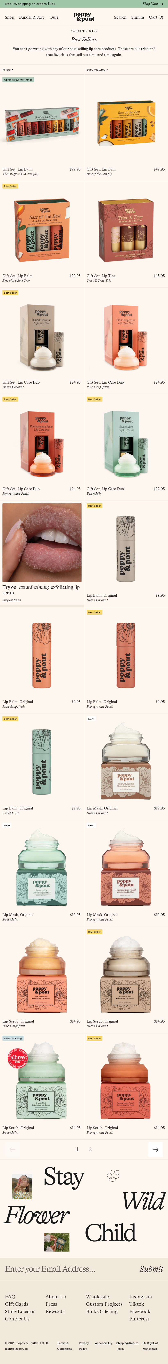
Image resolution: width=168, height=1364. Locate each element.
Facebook (139, 1311)
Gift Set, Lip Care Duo (21, 382)
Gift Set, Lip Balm (17, 169)
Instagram (140, 1297)
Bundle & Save (32, 17)
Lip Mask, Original (102, 808)
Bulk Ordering (102, 1311)
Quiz (54, 17)
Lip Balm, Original (102, 595)
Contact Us (17, 1319)
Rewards (55, 1311)
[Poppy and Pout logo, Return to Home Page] (84, 17)
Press (51, 1304)
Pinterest (139, 1319)
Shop (9, 17)
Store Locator (20, 1311)
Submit (151, 1269)
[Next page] (155, 1149)
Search (120, 17)
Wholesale (97, 1297)
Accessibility (103, 1343)
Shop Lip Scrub (11, 600)
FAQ (10, 1297)
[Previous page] (12, 1149)
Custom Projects (104, 1304)
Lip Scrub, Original (18, 1021)
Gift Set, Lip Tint (101, 276)
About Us (55, 1297)
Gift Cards (16, 1304)
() (156, 17)
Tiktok (136, 1304)
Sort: (95, 69)
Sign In (137, 17)
